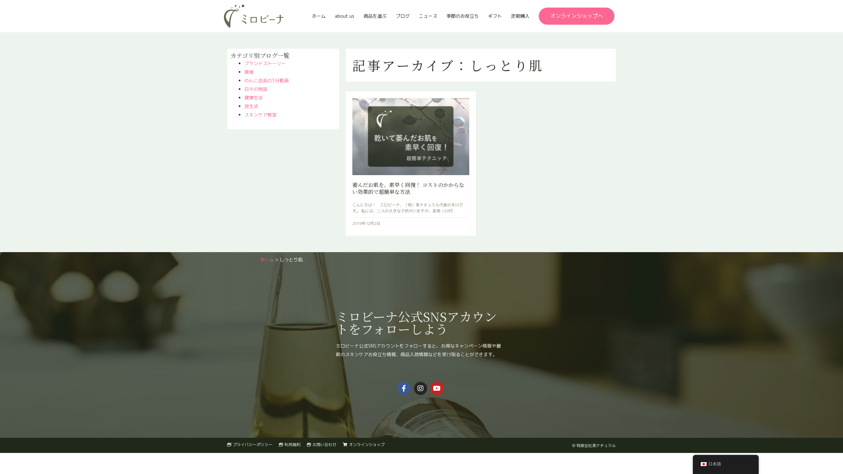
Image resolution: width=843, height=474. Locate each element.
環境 (249, 72)
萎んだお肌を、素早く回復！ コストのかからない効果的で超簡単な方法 (408, 188)
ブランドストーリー (265, 63)
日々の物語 (255, 89)
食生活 (251, 106)
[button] (576, 16)
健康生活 (253, 97)
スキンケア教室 (260, 115)
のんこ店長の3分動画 (266, 80)
